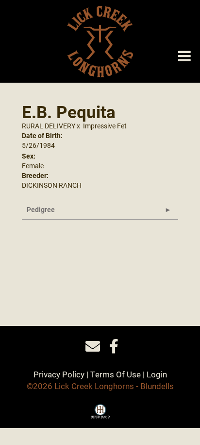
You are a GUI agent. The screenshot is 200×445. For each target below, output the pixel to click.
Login (157, 374)
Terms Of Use (115, 374)
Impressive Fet (105, 125)
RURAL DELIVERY (48, 125)
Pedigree (41, 209)
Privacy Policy (58, 374)
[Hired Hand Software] (100, 415)
